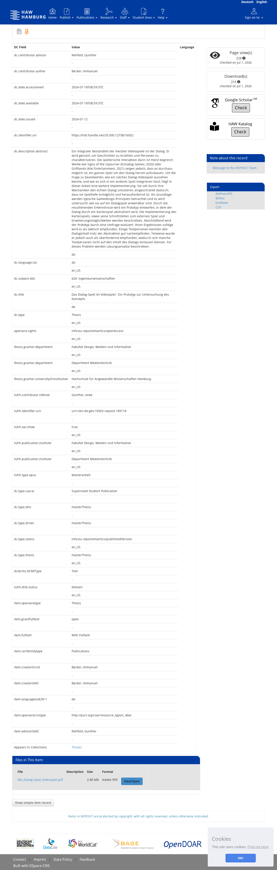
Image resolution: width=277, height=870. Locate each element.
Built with (21, 865)
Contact (19, 859)
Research (107, 17)
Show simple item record (33, 803)
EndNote (222, 203)
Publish (65, 17)
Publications (86, 17)
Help (161, 17)
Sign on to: (253, 17)
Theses (77, 747)
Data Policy (63, 859)
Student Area (143, 17)
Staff (123, 17)
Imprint (40, 859)
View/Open (132, 781)
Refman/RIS (224, 194)
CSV (218, 207)
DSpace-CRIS (39, 865)
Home (52, 17)
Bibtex (220, 198)
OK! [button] (240, 858)
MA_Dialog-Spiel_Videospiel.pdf (40, 780)
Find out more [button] (258, 847)
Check (241, 108)
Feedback (87, 859)
